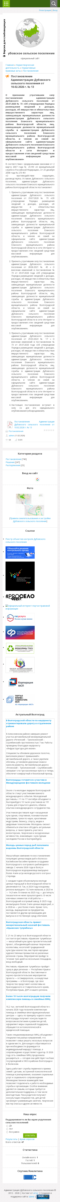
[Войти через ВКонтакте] (22, 479)
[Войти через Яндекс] (32, 479)
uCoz (35, 1193)
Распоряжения (13, 465)
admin (11, 435)
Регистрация (45, 10)
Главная (10, 65)
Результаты (11, 1139)
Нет (11, 1128)
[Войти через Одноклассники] (42, 479)
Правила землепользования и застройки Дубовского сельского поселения (30, 520)
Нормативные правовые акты (21, 69)
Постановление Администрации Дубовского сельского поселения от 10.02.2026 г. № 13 (34, 424)
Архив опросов (27, 1139)
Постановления (30, 70)
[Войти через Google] (37, 479)
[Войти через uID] (17, 479)
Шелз (31, 1196)
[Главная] (30, 46)
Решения (10, 462)
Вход (55, 10)
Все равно (14, 1131)
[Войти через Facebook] (27, 479)
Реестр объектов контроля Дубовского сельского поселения (25, 540)
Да (10, 1125)
